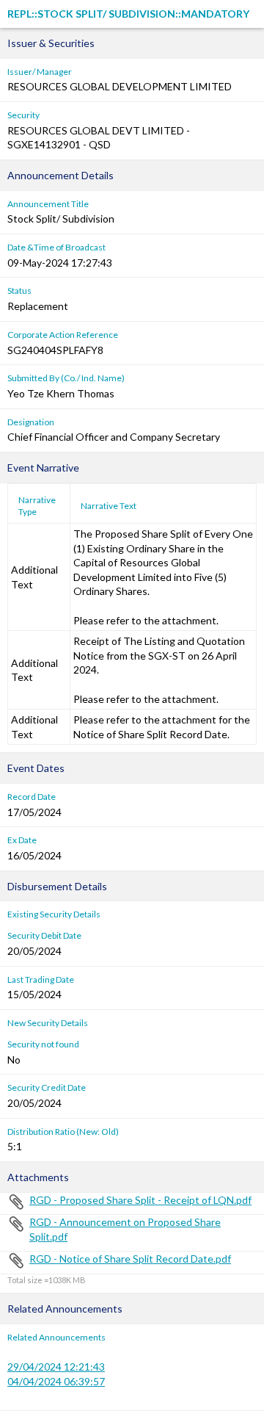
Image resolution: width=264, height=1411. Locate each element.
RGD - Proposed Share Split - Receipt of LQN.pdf (140, 1200)
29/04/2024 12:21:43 (56, 1366)
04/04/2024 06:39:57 (56, 1381)
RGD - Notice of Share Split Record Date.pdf (130, 1258)
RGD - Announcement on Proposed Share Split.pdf (125, 1229)
